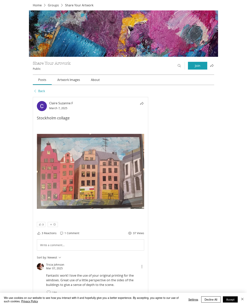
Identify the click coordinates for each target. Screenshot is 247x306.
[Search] (179, 66)
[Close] (242, 299)
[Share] (142, 103)
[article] (90, 197)
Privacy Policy (29, 301)
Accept (230, 299)
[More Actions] (142, 266)
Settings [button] (193, 299)
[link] (42, 80)
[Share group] (212, 65)
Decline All (211, 299)
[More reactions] (53, 224)
